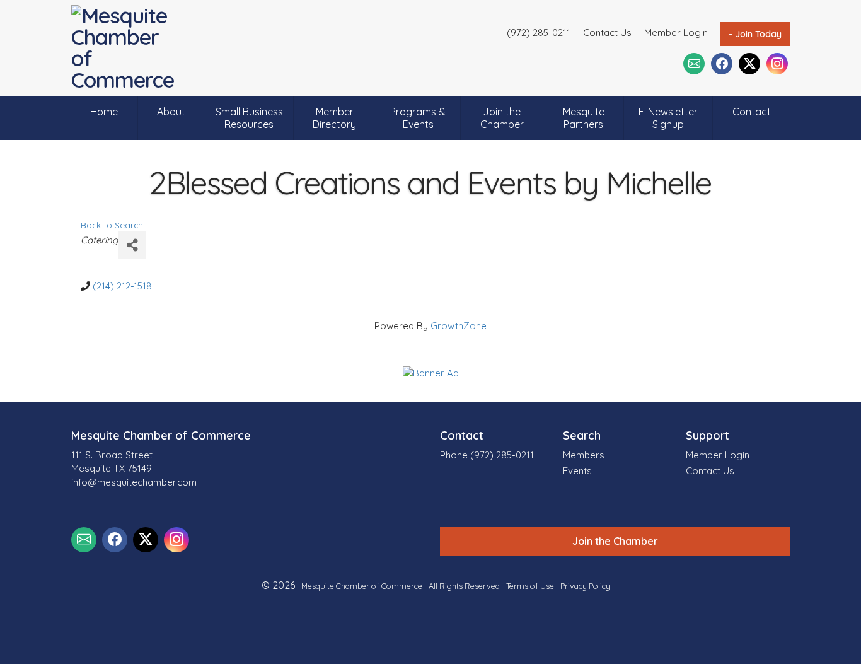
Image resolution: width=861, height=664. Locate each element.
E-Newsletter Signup (668, 118)
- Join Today (755, 34)
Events (577, 471)
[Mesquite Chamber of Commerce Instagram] (777, 63)
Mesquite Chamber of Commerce (361, 586)
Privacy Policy (585, 586)
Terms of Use (530, 586)
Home (104, 111)
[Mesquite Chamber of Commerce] (126, 48)
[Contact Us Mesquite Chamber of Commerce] (694, 63)
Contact (751, 111)
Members (583, 455)
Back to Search (112, 224)
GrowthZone (458, 326)
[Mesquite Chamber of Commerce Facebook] (721, 63)
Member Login (676, 32)
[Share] (132, 245)
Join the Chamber (502, 118)
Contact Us (607, 32)
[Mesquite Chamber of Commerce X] (749, 63)
